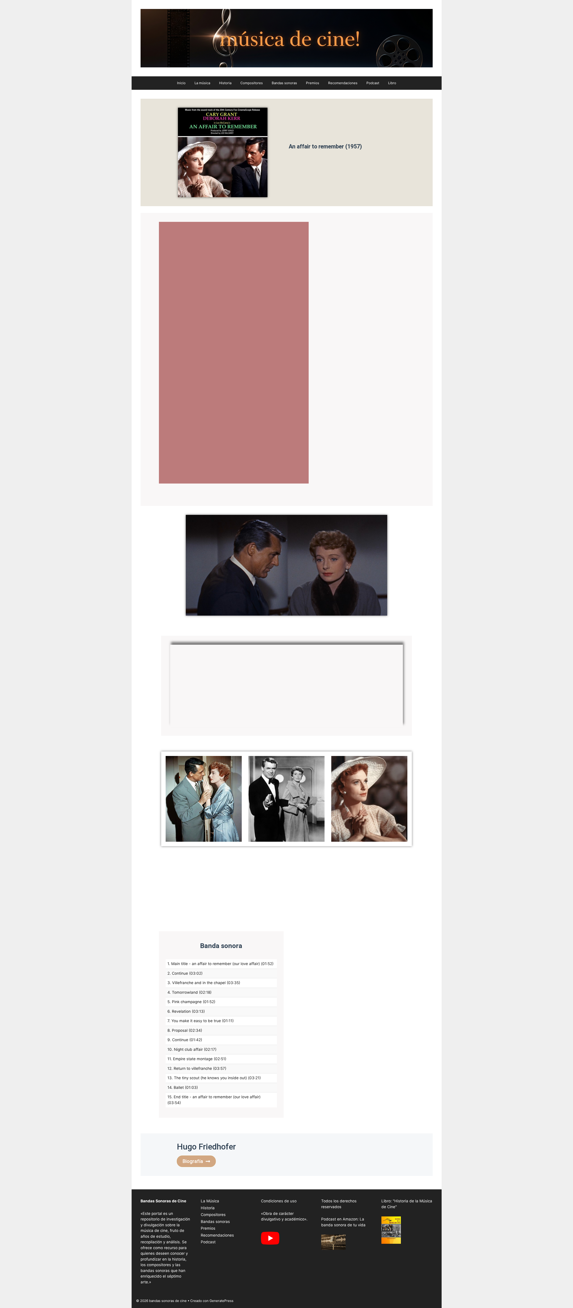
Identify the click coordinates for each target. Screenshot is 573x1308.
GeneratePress (221, 1301)
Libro (392, 83)
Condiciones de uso (279, 1201)
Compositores (251, 83)
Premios (312, 83)
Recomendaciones (342, 83)
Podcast (372, 83)
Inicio (181, 83)
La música (202, 83)
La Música (210, 1201)
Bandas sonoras (284, 83)
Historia (225, 83)
